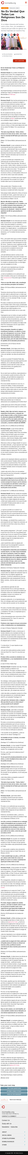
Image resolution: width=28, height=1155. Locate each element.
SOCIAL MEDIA (7, 1135)
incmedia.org (10, 3)
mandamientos (7, 277)
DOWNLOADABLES (8, 1141)
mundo (3, 887)
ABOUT (4, 1132)
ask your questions (14, 1088)
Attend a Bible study (14, 1091)
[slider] (1, 48)
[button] (2, 35)
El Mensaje (12, 94)
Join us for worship (14, 1094)
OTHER (4, 1144)
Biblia (12, 118)
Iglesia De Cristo (13, 922)
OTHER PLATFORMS (8, 1138)
